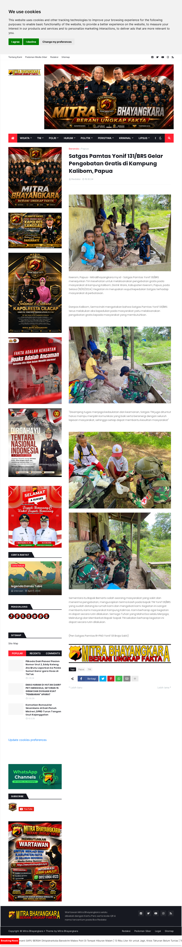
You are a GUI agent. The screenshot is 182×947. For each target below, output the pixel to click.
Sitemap (65, 57)
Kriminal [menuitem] (125, 138)
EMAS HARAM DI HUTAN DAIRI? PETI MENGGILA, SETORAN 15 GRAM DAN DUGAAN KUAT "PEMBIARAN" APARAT (43, 689)
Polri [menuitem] (52, 138)
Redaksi (54, 57)
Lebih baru (76, 687)
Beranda (74, 148)
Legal (158, 931)
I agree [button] (15, 41)
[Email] (126, 678)
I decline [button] (31, 41)
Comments (53, 653)
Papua (85, 148)
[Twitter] (102, 678)
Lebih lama (163, 687)
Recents (35, 653)
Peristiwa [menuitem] (104, 138)
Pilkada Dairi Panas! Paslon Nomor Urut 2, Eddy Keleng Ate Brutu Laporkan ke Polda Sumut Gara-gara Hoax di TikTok (43, 668)
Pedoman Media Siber (36, 57)
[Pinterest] (110, 678)
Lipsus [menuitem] (143, 138)
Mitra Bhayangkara (33, 931)
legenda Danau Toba (26, 586)
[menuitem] (12, 138)
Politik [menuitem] (85, 138)
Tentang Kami (15, 57)
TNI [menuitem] (39, 138)
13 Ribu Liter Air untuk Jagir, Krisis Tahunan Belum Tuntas (101, 940)
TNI (89, 669)
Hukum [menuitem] (68, 138)
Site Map (13, 643)
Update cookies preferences (27, 740)
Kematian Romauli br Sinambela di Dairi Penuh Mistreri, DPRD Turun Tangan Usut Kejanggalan (43, 709)
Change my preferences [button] (57, 41)
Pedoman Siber (142, 931)
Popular (17, 653)
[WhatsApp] (118, 678)
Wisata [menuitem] (25, 138)
